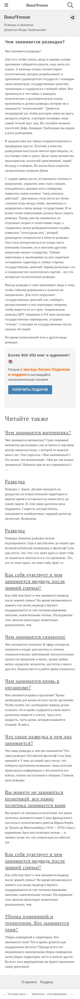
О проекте (29, 982)
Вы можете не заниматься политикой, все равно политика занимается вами (35, 798)
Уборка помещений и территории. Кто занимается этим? (37, 923)
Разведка (15, 481)
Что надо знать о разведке (24, 994)
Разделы (46, 982)
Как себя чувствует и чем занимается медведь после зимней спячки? (35, 581)
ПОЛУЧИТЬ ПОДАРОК (30, 389)
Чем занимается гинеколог (35, 636)
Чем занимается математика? (38, 432)
